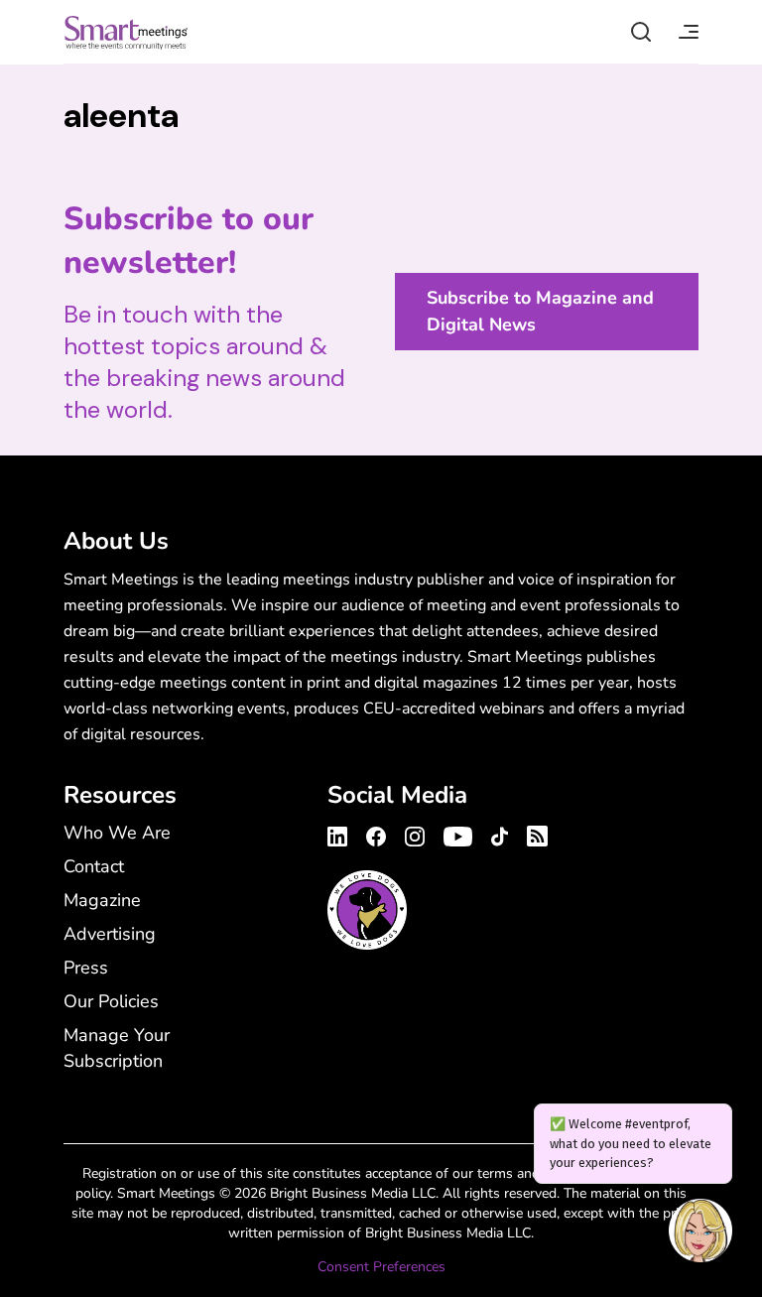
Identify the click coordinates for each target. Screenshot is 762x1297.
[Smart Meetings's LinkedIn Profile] (340, 833)
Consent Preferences (381, 1266)
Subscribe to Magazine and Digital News (540, 311)
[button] (700, 1233)
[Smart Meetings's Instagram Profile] (415, 833)
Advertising (110, 934)
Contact (94, 866)
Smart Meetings (126, 32)
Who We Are (117, 832)
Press (86, 967)
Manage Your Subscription (117, 1048)
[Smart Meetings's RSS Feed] (534, 833)
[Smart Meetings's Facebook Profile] (376, 833)
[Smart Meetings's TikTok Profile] (499, 833)
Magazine (102, 900)
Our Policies (111, 1001)
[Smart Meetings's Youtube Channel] (458, 833)
